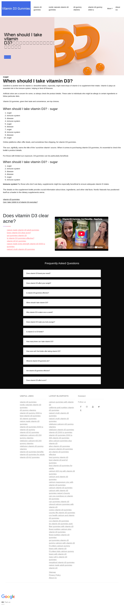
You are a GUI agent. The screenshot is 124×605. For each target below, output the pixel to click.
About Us (117, 8)
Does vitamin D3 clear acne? (19, 233)
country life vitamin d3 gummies (62, 513)
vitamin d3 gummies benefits (32, 452)
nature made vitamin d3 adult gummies (23, 230)
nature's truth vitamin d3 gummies (21, 249)
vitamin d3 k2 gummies (16, 241)
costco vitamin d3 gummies (60, 510)
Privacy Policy (55, 575)
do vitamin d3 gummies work (61, 524)
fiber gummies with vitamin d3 (61, 526)
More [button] (109, 9)
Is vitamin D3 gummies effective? (20, 238)
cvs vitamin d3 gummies (59, 521)
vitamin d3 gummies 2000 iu (60, 435)
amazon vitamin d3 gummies (61, 449)
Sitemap (52, 572)
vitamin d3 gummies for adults (32, 454)
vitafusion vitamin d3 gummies (61, 430)
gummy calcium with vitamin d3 (62, 543)
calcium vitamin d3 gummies (60, 488)
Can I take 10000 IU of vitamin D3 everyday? (20, 202)
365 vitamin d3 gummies (59, 438)
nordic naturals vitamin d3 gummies (59, 8)
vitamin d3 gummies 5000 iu (31, 427)
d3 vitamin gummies (28, 419)
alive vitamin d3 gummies (59, 446)
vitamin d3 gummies (38, 8)
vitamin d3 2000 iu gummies (60, 432)
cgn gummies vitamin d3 (59, 502)
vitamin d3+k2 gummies (30, 457)
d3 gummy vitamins (77, 8)
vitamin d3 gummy (27, 430)
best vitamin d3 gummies (30, 416)
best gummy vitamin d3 (58, 457)
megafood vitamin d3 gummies (61, 562)
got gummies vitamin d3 (17, 236)
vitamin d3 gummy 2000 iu (95, 8)
